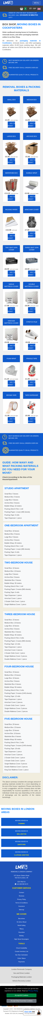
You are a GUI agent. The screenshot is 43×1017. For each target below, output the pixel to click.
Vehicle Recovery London (21, 981)
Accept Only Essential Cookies (21, 1001)
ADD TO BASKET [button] (11, 125)
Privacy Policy (33, 991)
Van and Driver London (21, 973)
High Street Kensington (21, 939)
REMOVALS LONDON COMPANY (26, 1009)
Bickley (21, 935)
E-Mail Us (22, 881)
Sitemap (21, 909)
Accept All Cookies (21, 995)
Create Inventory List (21, 951)
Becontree (21, 918)
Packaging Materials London (21, 977)
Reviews (21, 896)
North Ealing (21, 925)
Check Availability (21, 948)
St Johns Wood (21, 922)
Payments (21, 961)
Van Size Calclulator (21, 955)
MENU (37, 3)
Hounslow (21, 932)
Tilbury (21, 929)
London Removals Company (21, 969)
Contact (21, 892)
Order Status (22, 958)
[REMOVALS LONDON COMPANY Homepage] (8, 3)
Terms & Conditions (21, 903)
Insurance (21, 906)
